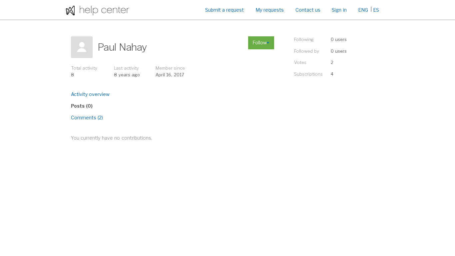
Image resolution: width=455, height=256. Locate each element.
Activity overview (90, 94)
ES (376, 10)
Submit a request (224, 10)
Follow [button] (259, 42)
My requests (269, 10)
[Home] (97, 10)
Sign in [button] (339, 10)
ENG (363, 10)
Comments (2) (87, 117)
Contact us (307, 10)
